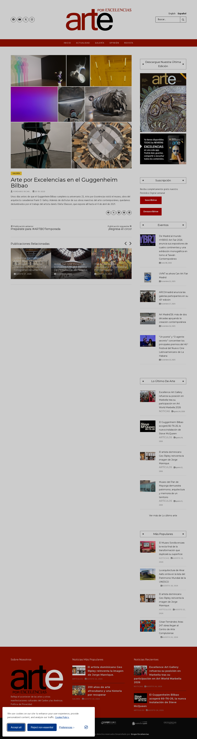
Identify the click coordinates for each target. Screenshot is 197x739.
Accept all (16, 727)
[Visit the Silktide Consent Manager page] (86, 727)
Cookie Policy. (62, 717)
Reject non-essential (42, 727)
